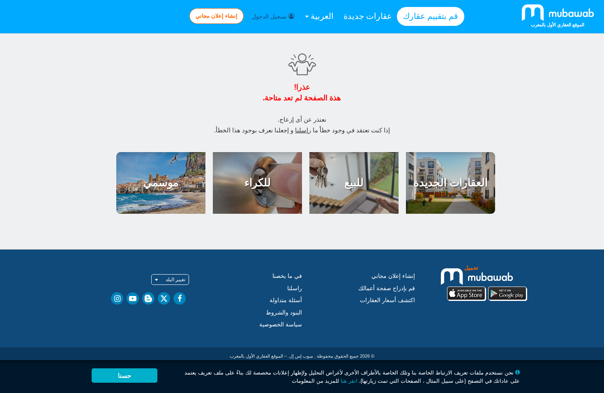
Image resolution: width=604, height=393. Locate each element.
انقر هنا (349, 380)
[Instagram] (117, 298)
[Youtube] (133, 298)
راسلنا (303, 130)
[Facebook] (179, 298)
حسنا (124, 375)
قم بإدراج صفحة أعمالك (386, 288)
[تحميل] (487, 282)
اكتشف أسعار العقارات (387, 300)
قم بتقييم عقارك (430, 16)
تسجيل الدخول (270, 16)
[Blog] (148, 298)
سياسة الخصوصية (280, 324)
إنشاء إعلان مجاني (216, 15)
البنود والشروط (284, 312)
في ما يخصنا (287, 276)
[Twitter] (164, 298)
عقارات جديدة (367, 16)
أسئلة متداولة (286, 300)
